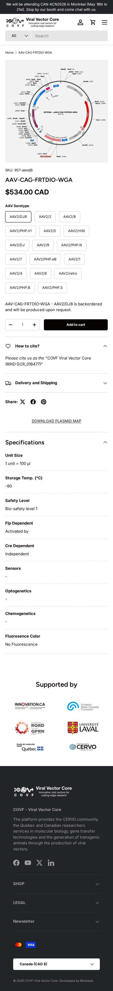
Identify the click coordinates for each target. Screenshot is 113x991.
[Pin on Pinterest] (43, 402)
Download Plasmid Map (56, 421)
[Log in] (80, 22)
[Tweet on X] (22, 402)
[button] (93, 22)
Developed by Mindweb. (76, 981)
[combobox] (56, 35)
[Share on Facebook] (33, 402)
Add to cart (75, 324)
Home (9, 52)
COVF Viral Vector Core (41, 981)
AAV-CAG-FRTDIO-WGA (35, 52)
